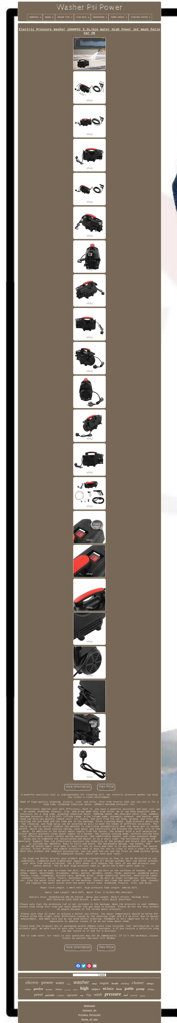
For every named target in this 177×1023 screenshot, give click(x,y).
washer (81, 982)
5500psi (28, 990)
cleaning (142, 996)
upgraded (72, 995)
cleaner (138, 982)
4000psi (150, 984)
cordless (60, 995)
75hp (88, 995)
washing (125, 983)
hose (119, 989)
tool (126, 995)
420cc (69, 984)
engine (104, 983)
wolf (81, 996)
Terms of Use (89, 1019)
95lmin (108, 989)
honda (115, 983)
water (60, 983)
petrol (38, 995)
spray (75, 990)
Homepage (89, 1006)
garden (38, 989)
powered (134, 995)
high (84, 988)
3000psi (94, 984)
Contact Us (89, 1010)
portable (49, 995)
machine (49, 990)
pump (140, 989)
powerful (68, 990)
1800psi (58, 989)
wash (98, 994)
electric (32, 982)
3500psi (150, 989)
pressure (113, 994)
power (47, 982)
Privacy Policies (89, 1015)
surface (95, 989)
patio (129, 988)
